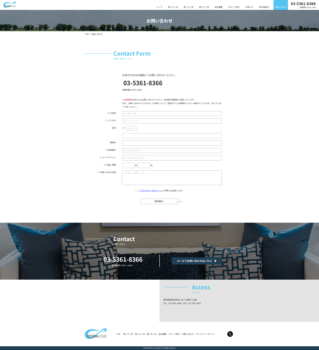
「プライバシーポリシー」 (150, 190)
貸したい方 (189, 6)
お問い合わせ (281, 6)
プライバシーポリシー (205, 333)
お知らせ (249, 6)
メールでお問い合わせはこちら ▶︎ (197, 261)
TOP (118, 333)
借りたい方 (204, 6)
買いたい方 (173, 6)
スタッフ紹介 (234, 6)
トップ (160, 6)
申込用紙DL (264, 6)
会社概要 (218, 6)
